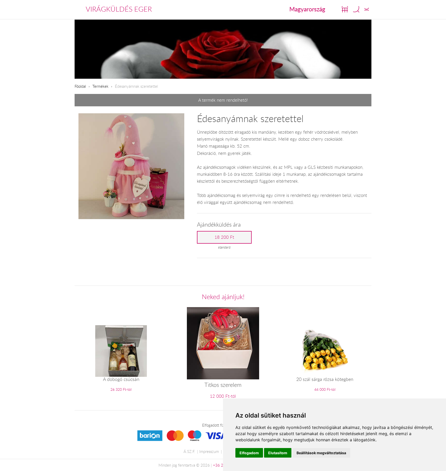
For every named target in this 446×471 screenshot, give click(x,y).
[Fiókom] (366, 9)
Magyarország (307, 9)
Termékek (100, 86)
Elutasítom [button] (277, 453)
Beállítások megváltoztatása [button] (321, 453)
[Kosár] (345, 9)
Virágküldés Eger (119, 9)
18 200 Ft (224, 237)
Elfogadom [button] (249, 453)
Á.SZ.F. (189, 451)
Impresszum (209, 451)
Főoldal (80, 86)
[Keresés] (356, 9)
